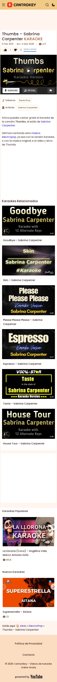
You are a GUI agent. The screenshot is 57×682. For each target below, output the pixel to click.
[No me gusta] (15, 50)
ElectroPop (24, 100)
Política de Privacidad (28, 643)
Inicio (23, 626)
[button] (51, 90)
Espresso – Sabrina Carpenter (22, 364)
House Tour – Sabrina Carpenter (23, 443)
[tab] (11, 90)
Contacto (28, 654)
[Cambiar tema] (53, 5)
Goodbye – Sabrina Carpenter (22, 240)
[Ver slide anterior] (3, 527)
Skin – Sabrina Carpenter (19, 280)
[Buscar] (47, 5)
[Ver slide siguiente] (54, 527)
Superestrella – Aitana (17, 612)
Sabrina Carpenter (28, 107)
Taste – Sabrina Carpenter (20, 403)
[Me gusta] (5, 50)
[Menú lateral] (4, 5)
